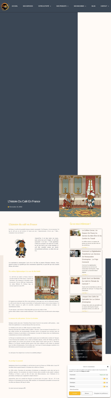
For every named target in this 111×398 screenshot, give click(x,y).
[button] (108, 366)
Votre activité (43, 6)
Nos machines (79, 6)
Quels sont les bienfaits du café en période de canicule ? (91, 281)
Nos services (28, 6)
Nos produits (61, 6)
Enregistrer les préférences (101, 393)
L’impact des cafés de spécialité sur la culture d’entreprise (91, 299)
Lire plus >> (85, 247)
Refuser (87, 393)
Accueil (15, 6)
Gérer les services (74, 389)
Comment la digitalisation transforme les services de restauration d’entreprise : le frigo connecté (91, 256)
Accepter (74, 393)
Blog (93, 6)
